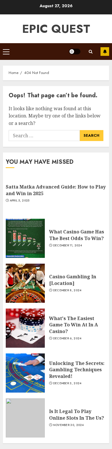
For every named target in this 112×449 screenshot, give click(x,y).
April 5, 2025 (20, 201)
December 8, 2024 (67, 290)
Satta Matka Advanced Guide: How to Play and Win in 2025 (56, 190)
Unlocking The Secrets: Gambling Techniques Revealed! (77, 369)
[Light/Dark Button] (74, 51)
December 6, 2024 (67, 338)
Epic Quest (56, 28)
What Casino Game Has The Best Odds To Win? (76, 235)
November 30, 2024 (68, 425)
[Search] (90, 51)
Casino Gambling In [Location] (72, 279)
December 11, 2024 (67, 245)
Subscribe (105, 51)
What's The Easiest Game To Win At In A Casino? (73, 324)
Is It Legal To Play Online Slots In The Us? (76, 414)
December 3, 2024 (67, 383)
